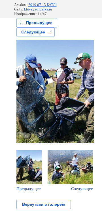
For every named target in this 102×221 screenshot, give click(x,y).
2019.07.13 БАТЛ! (42, 5)
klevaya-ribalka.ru (38, 9)
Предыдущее (39, 22)
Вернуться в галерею (43, 204)
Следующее (33, 32)
